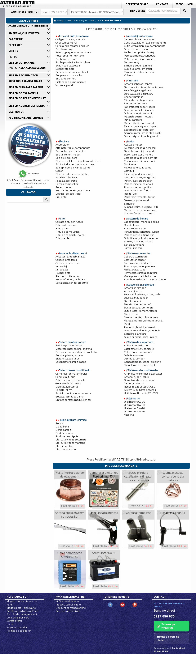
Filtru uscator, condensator (71, 380)
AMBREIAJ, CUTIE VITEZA (24, 33)
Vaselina (129, 414)
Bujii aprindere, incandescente (73, 167)
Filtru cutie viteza (66, 225)
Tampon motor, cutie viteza (140, 210)
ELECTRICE (15, 45)
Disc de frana (131, 225)
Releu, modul (64, 187)
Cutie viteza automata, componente (145, 42)
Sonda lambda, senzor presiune (142, 361)
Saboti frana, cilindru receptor (141, 238)
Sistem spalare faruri (67, 358)
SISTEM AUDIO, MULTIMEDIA (26, 105)
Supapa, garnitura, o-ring (69, 396)
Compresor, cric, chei (67, 263)
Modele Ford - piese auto (21, 607)
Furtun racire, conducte (137, 263)
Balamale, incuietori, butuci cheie (143, 87)
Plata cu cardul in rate (68, 604)
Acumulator (62, 144)
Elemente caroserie (135, 103)
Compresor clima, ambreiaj (71, 373)
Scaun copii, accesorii (68, 65)
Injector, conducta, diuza (138, 174)
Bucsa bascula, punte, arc (138, 307)
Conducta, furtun (65, 377)
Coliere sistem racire (136, 256)
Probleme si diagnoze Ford (22, 611)
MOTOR (13, 51)
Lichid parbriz (63, 429)
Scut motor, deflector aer (139, 129)
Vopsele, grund (64, 85)
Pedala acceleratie (66, 180)
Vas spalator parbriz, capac (71, 361)
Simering (129, 203)
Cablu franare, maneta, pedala (141, 221)
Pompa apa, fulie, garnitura (139, 266)
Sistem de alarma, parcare (71, 82)
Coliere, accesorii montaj (138, 352)
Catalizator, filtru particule (139, 348)
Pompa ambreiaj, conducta (139, 55)
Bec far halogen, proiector (70, 151)
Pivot (127, 324)
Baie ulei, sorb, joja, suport (139, 151)
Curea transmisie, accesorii (139, 161)
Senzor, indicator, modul (138, 241)
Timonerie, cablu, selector (139, 72)
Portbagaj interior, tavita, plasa (73, 62)
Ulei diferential (64, 446)
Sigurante (61, 197)
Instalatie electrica (66, 177)
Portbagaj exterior (66, 59)
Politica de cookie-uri (19, 630)
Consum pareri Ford (18, 617)
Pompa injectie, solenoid (138, 184)
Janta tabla (62, 269)
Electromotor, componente (72, 174)
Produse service (65, 433)
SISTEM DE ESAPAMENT (23, 93)
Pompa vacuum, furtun (137, 190)
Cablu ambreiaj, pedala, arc (139, 39)
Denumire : (137, 10)
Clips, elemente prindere (138, 100)
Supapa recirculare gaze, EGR (141, 207)
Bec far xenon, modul (68, 154)
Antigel (60, 423)
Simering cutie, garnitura (138, 65)
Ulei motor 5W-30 (134, 411)
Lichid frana (62, 426)
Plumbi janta (63, 272)
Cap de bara (131, 314)
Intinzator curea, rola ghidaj (139, 177)
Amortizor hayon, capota (138, 84)
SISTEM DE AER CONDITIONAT (27, 98)
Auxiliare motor (133, 144)
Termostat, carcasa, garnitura (140, 272)
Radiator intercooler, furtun (139, 197)
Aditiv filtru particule (136, 345)
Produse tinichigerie (67, 436)
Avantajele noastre (70, 596)
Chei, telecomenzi (66, 42)
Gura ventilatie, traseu (68, 383)
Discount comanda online (71, 607)
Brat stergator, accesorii (69, 345)
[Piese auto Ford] (31, 4)
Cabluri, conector (134, 383)
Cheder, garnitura (133, 97)
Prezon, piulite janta (67, 276)
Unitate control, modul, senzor (73, 399)
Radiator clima (64, 390)
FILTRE (12, 56)
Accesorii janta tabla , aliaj (70, 256)
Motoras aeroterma (67, 386)
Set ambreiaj (131, 62)
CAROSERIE (15, 39)
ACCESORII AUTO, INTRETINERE (28, 25)
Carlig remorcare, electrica (71, 39)
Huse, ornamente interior (70, 55)
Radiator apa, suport (135, 269)
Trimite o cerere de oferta (168, 638)
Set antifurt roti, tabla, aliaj (71, 279)
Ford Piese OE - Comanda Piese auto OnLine (28, 180)
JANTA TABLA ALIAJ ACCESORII (27, 67)
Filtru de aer (62, 228)
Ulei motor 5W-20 (134, 408)
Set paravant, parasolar (69, 75)
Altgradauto (16, 596)
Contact (162, 4)
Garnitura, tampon (134, 358)
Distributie (130, 164)
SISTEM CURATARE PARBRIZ (25, 87)
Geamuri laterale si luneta (139, 110)
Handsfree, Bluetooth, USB (139, 386)
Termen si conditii (17, 627)
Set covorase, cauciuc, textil (72, 72)
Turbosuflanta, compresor (139, 213)
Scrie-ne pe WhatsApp (168, 626)
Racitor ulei (130, 193)
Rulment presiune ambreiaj (140, 59)
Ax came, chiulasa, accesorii (140, 148)
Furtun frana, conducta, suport (141, 231)
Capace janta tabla (66, 259)
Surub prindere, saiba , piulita (141, 337)
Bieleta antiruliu (133, 301)
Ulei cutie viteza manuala (70, 442)
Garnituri (129, 170)
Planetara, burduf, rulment (139, 327)
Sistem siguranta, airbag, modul (142, 136)
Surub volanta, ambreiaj (138, 68)
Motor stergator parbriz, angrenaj (74, 348)
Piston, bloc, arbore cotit (138, 180)
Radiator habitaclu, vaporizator (73, 393)
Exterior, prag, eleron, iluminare (73, 52)
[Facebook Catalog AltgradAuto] (110, 604)
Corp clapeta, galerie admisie (140, 157)
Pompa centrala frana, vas (139, 235)
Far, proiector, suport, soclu (139, 106)
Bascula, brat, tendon (136, 297)
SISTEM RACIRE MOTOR (23, 75)
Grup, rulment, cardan (136, 49)
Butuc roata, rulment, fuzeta (140, 310)
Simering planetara (135, 333)
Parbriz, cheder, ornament (139, 123)
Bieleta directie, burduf (137, 304)
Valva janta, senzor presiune (72, 282)
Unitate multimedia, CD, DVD (141, 393)
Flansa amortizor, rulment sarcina (143, 320)
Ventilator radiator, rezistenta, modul (145, 279)
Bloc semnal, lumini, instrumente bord (78, 161)
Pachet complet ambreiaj (139, 52)
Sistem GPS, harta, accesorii (140, 390)
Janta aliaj (61, 266)
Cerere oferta (14, 620)
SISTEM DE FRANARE (21, 62)
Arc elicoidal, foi (133, 291)
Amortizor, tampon (135, 288)
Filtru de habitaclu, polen (70, 235)
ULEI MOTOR (16, 111)
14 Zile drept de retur (68, 601)
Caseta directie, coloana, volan (141, 317)
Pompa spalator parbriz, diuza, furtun (77, 352)
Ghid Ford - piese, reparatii (22, 614)
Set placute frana (134, 244)
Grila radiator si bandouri (138, 113)
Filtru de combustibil (68, 231)
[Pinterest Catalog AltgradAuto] (134, 604)
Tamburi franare (133, 248)
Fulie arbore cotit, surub (137, 167)
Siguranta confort (66, 78)
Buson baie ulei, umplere (138, 154)
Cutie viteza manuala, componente (144, 46)
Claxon (59, 170)
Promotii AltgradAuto (68, 611)
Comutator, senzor (134, 259)
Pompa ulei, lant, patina (138, 187)
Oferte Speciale (137, 4)
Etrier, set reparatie (135, 228)
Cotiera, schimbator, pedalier (72, 46)
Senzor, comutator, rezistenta (73, 190)
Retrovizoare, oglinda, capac (140, 126)
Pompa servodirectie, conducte (142, 330)
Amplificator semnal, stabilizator (143, 373)
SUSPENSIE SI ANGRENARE (25, 81)
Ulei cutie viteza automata (71, 439)
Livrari (10, 624)
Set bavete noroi (65, 68)
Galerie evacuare (134, 355)
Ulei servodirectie (66, 449)
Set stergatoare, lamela (69, 355)
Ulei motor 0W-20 (134, 401)
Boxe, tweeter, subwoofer (139, 380)
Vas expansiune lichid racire (140, 276)
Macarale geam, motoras (138, 116)
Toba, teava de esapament (139, 365)
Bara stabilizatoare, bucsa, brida (142, 294)
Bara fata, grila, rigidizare (137, 90)
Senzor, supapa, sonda (137, 200)
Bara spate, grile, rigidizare (138, 93)
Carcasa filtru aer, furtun (69, 221)
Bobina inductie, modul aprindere (75, 164)
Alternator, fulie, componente (73, 148)
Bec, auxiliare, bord (66, 157)
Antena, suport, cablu (136, 377)
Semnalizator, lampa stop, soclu (143, 133)
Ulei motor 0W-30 (134, 405)
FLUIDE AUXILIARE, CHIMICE (25, 117)
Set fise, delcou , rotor (68, 193)
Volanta (128, 75)
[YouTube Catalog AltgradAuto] (122, 604)
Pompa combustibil (67, 184)
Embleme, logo (65, 49)
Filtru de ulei (63, 238)
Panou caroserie (133, 119)
